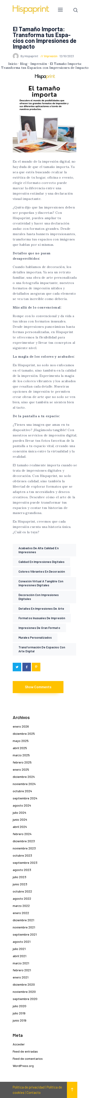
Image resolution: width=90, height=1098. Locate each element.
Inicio (12, 64)
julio (19, 812)
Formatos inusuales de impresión (41, 618)
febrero (22, 762)
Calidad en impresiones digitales (41, 562)
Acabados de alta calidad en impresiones (38, 550)
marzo (21, 755)
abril (20, 748)
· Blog (22, 64)
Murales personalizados (35, 637)
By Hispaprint (30, 56)
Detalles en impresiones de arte (41, 608)
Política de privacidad (29, 1087)
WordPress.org (23, 1066)
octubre (22, 791)
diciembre (24, 733)
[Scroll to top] (72, 1090)
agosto (22, 805)
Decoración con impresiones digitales (38, 597)
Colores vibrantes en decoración (41, 571)
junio (20, 819)
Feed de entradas (25, 1051)
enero (21, 726)
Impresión (50, 56)
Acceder (19, 1044)
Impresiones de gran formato (39, 628)
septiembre (25, 798)
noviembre (24, 784)
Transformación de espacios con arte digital (41, 649)
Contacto (34, 1092)
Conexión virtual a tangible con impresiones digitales (40, 583)
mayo (21, 741)
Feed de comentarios (28, 1058)
